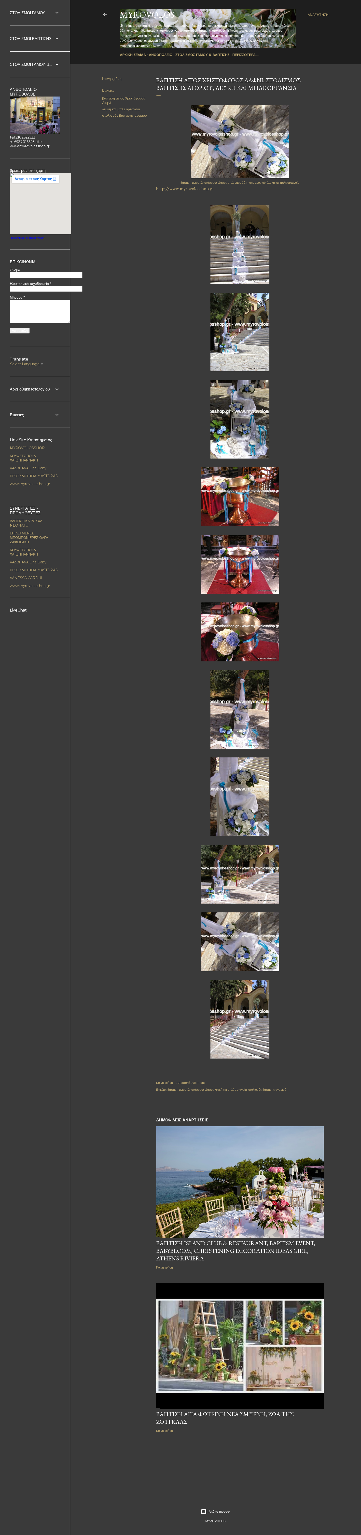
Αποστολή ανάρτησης (191, 1083)
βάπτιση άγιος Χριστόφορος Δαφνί (190, 1089)
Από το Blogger (219, 1511)
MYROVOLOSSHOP (27, 448)
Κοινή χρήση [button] (112, 78)
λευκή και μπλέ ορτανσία (121, 109)
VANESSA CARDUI (26, 578)
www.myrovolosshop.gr (30, 484)
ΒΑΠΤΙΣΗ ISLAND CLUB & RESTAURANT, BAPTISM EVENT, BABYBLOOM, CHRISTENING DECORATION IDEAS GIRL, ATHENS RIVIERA (235, 1250)
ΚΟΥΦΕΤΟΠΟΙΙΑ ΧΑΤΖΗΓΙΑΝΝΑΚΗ (24, 458)
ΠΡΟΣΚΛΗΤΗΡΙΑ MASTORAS (34, 476)
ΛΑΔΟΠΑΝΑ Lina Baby (28, 468)
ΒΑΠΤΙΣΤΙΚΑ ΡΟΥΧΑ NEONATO (26, 523)
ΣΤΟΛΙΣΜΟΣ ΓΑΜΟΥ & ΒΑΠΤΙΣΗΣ (202, 55)
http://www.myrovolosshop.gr (185, 188)
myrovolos (147, 14)
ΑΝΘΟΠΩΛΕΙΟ (160, 55)
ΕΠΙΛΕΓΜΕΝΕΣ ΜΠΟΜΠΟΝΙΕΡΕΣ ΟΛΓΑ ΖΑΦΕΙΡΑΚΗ (29, 537)
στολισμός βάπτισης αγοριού (124, 115)
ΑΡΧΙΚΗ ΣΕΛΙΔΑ (133, 55)
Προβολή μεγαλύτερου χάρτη (27, 237)
